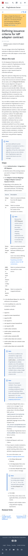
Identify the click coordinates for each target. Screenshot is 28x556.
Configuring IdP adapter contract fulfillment (6, 517)
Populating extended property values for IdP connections (16, 262)
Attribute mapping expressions (15, 456)
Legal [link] (4, 545)
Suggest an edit (21, 12)
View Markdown (23, 12)
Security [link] (14, 545)
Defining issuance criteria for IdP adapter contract (13, 44)
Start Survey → (12, 25)
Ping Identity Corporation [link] (19, 537)
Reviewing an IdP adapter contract (21, 516)
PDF (25, 12)
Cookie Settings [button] (21, 545)
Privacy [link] (8, 545)
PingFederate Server (13, 7)
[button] (21, 2)
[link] (3, 3)
